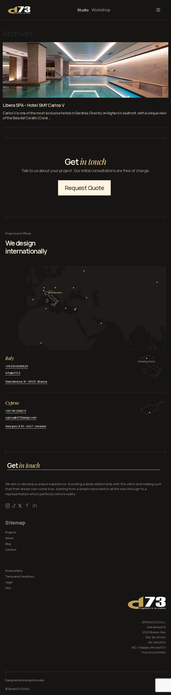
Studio (83, 10)
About (9, 538)
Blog (8, 544)
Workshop (101, 9)
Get (23, 465)
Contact (10, 550)
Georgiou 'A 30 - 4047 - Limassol (25, 426)
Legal (8, 582)
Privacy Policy (13, 571)
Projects (10, 532)
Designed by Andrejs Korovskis (24, 680)
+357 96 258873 (15, 411)
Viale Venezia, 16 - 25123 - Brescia (26, 381)
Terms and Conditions (19, 576)
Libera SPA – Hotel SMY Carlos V (33, 105)
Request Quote (84, 188)
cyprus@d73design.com (21, 417)
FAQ (8, 588)
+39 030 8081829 (16, 366)
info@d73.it (12, 373)
